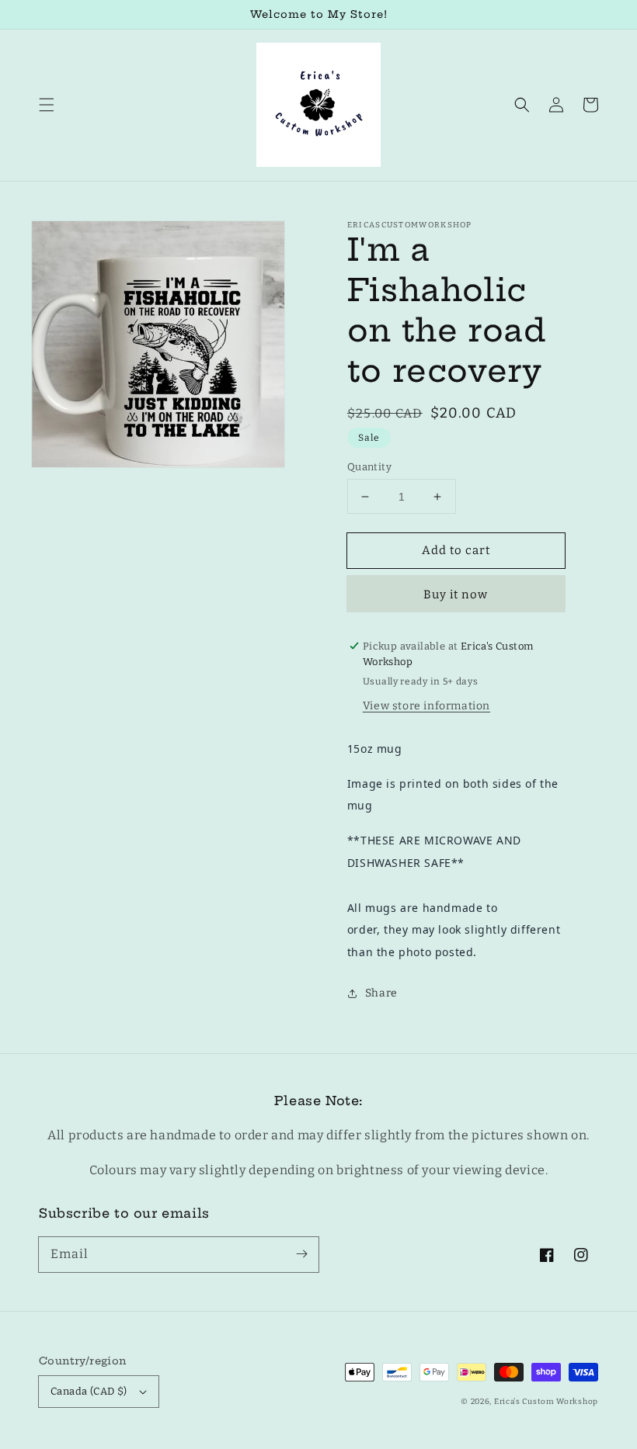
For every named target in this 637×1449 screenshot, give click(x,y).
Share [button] (381, 993)
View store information (426, 705)
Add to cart (456, 550)
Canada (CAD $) (88, 1391)
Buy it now (455, 594)
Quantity (369, 467)
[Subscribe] (301, 1254)
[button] (47, 105)
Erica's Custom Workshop (546, 1401)
